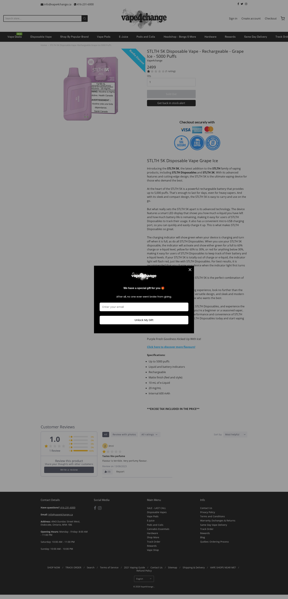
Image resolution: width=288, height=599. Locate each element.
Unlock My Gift (144, 320)
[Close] (190, 270)
